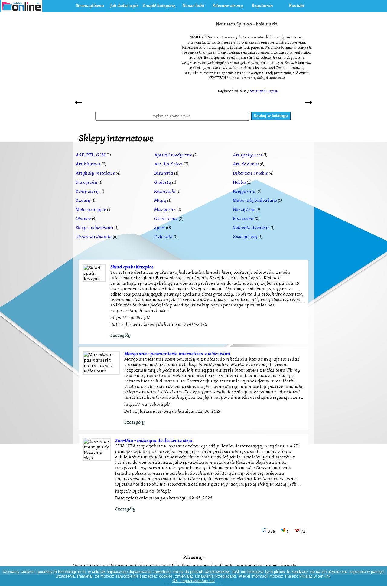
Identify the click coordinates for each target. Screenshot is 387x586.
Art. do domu (246, 164)
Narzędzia (244, 209)
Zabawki (163, 236)
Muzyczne (164, 209)
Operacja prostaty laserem (100, 565)
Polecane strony (228, 5)
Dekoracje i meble (250, 173)
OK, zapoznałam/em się (193, 580)
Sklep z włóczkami (94, 227)
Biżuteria (163, 173)
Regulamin (262, 5)
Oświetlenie (166, 218)
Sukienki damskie (251, 227)
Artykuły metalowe (95, 173)
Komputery (87, 191)
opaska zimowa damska (273, 565)
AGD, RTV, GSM (91, 155)
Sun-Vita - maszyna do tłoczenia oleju (153, 440)
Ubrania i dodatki (94, 236)
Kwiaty (83, 200)
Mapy (160, 200)
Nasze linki (193, 5)
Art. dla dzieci (168, 164)
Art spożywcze (247, 155)
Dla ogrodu (86, 182)
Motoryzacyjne (91, 209)
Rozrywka (243, 218)
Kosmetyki (165, 191)
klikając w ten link (314, 576)
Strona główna (90, 5)
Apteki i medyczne (173, 155)
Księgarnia (244, 191)
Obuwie (83, 218)
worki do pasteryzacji (149, 565)
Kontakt (296, 5)
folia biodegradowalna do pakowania (210, 565)
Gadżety (162, 182)
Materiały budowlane (255, 200)
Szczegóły (120, 335)
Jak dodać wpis (124, 5)
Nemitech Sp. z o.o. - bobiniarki (247, 24)
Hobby (239, 182)
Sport (159, 227)
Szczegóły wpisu (264, 91)
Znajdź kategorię (158, 5)
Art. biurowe (88, 164)
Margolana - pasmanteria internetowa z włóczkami (177, 353)
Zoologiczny (245, 236)
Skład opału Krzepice (132, 267)
